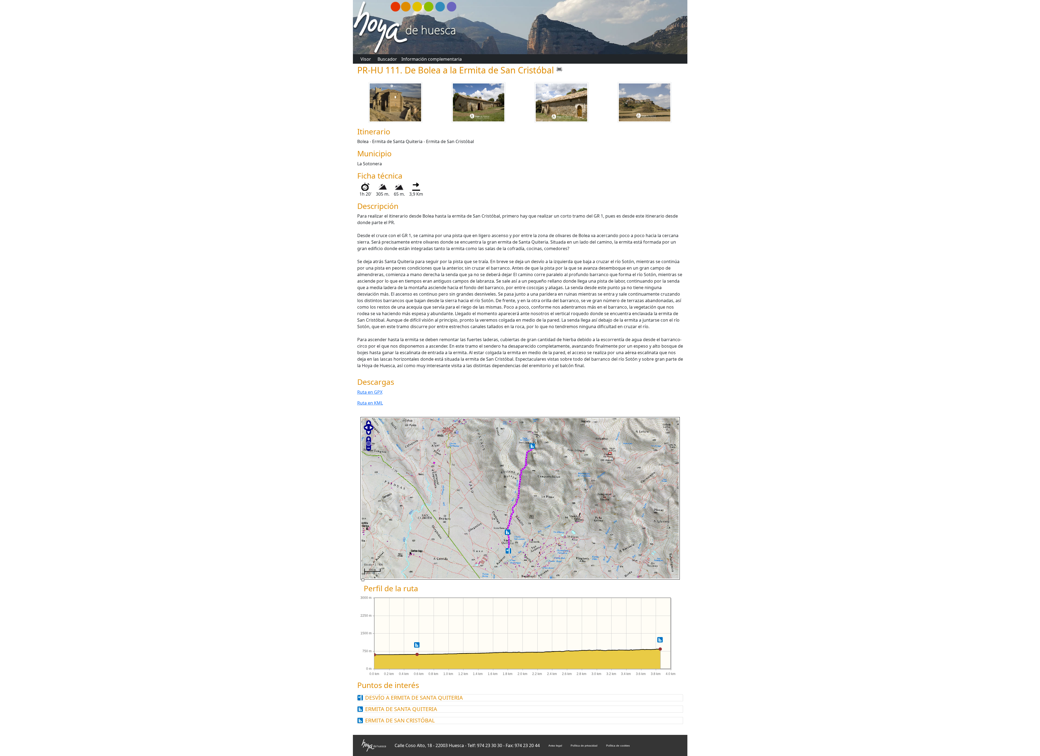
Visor (365, 59)
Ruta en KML (370, 403)
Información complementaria (431, 59)
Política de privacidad (584, 745)
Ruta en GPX (369, 392)
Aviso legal (555, 745)
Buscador (387, 59)
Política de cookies (618, 745)
